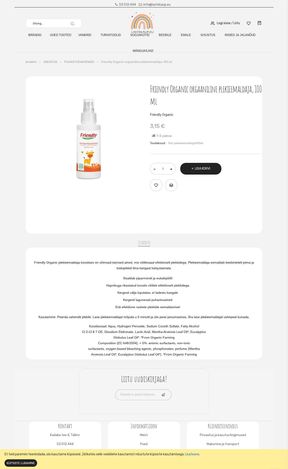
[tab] (144, 243)
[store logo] (142, 23)
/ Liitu (235, 23)
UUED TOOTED (60, 35)
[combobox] (55, 23)
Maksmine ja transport (223, 444)
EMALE (186, 35)
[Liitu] (163, 394)
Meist (144, 435)
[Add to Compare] (171, 185)
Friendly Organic (161, 115)
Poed (144, 444)
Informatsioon (144, 425)
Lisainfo (144, 242)
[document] (144, 459)
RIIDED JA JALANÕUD (240, 35)
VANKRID (84, 35)
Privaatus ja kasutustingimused (223, 435)
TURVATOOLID (111, 35)
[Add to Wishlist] (156, 185)
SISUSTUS (207, 35)
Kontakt (65, 425)
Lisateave (192, 454)
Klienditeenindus (223, 425)
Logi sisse (224, 23)
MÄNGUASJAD (143, 50)
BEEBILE (165, 35)
